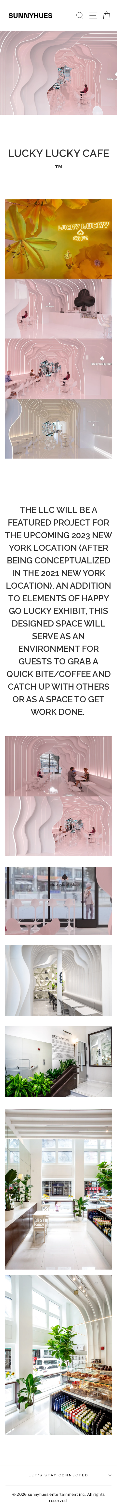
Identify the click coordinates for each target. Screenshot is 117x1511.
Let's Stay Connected (58, 1475)
